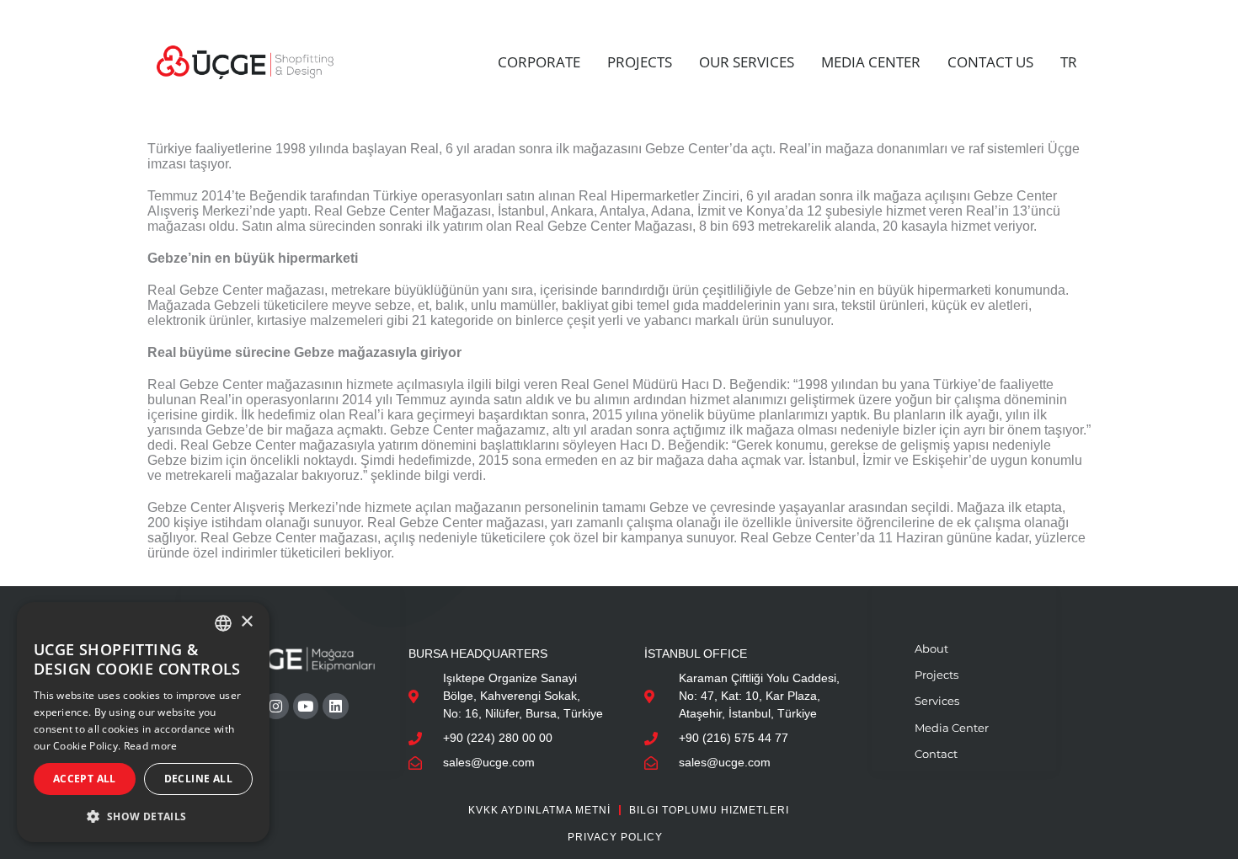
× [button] (246, 622)
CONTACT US (990, 62)
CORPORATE (539, 62)
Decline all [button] (198, 778)
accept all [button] (84, 778)
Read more (151, 746)
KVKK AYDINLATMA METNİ (539, 810)
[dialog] (143, 722)
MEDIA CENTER (870, 62)
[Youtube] (306, 706)
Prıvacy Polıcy (615, 837)
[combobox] (223, 623)
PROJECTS (639, 62)
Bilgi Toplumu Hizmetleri (709, 810)
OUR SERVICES (746, 62)
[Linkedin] (336, 706)
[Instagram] (276, 706)
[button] (143, 815)
